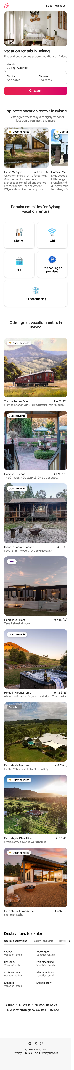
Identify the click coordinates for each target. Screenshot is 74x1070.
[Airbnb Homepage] (6, 5)
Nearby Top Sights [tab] (43, 940)
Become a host (55, 5)
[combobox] (36, 68)
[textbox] (20, 80)
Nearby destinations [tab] (15, 940)
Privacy (18, 1053)
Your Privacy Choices (46, 1053)
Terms (28, 1053)
